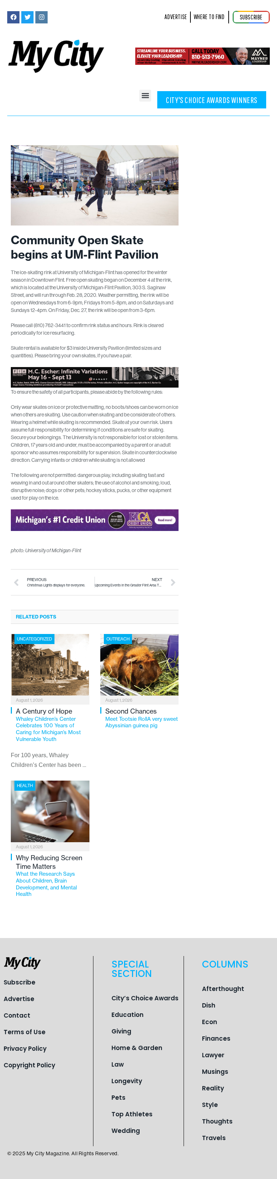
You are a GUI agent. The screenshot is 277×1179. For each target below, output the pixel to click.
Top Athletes (132, 1114)
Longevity (126, 1081)
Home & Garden (136, 1048)
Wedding (125, 1130)
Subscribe (19, 982)
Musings (215, 1071)
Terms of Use (24, 1032)
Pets (118, 1097)
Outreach (117, 639)
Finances (216, 1038)
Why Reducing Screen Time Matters (49, 875)
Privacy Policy (25, 1048)
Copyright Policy (29, 1065)
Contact (17, 1015)
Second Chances (141, 718)
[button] (145, 96)
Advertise (19, 999)
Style (210, 1104)
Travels (214, 1138)
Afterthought (223, 988)
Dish (208, 1005)
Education (127, 1014)
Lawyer (213, 1055)
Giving (121, 1031)
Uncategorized (34, 639)
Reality (213, 1088)
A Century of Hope (48, 724)
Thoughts (217, 1121)
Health (25, 785)
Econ (209, 1022)
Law (117, 1064)
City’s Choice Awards (145, 998)
